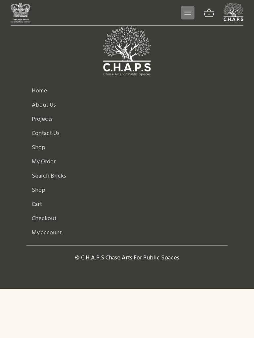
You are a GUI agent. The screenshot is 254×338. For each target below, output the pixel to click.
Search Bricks (49, 176)
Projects (42, 119)
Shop (38, 147)
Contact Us (46, 133)
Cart (37, 204)
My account (47, 233)
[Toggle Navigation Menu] (187, 12)
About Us (44, 105)
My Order (44, 162)
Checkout (44, 218)
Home (39, 91)
